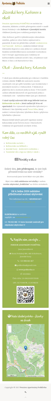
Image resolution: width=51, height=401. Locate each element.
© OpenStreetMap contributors (35, 376)
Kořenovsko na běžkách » (17, 146)
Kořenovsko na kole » (11, 103)
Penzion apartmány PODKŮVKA (16, 23)
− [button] (10, 330)
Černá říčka (33, 109)
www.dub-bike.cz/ (23, 217)
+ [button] (10, 327)
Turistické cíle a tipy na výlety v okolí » (22, 152)
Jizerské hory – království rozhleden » (22, 149)
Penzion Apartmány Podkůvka (33, 387)
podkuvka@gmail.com (25, 202)
